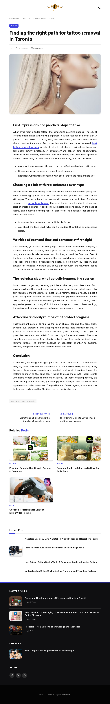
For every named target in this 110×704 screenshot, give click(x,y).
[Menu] (11, 8)
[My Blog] (55, 7)
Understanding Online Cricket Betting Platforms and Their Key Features (60, 571)
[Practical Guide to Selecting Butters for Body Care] (79, 448)
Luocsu (67, 695)
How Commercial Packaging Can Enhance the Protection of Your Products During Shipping (62, 613)
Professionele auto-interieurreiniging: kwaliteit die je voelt (54, 547)
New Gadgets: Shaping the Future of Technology (49, 650)
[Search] (99, 8)
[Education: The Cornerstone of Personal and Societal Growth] (15, 601)
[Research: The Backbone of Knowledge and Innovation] (15, 630)
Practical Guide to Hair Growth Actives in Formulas (30, 469)
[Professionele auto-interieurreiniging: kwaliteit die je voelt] (15, 551)
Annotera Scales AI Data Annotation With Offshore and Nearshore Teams (61, 539)
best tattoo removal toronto (23, 401)
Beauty (14, 26)
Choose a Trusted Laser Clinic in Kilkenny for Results (26, 511)
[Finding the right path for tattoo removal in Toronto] (55, 84)
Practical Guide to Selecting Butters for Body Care (78, 469)
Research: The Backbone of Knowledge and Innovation (52, 626)
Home (11, 18)
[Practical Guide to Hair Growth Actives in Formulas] (31, 448)
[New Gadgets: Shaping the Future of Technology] (15, 654)
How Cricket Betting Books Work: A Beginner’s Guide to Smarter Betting (61, 562)
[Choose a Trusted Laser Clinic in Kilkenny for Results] (31, 489)
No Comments (23, 48)
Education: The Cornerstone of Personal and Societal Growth (55, 598)
